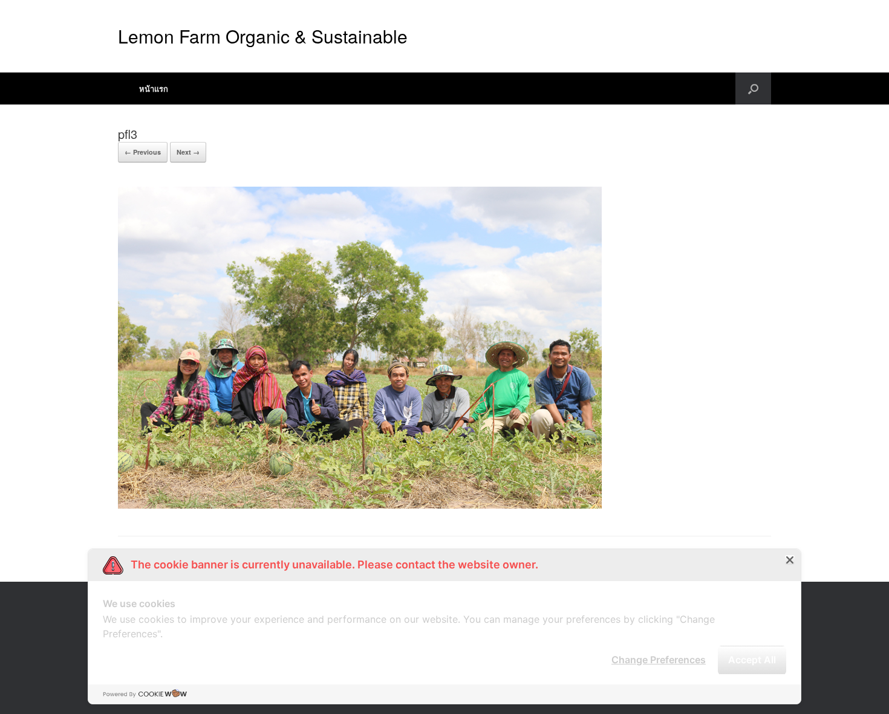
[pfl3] (360, 505)
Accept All (752, 660)
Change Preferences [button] (658, 660)
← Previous (143, 151)
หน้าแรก (153, 88)
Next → (188, 151)
